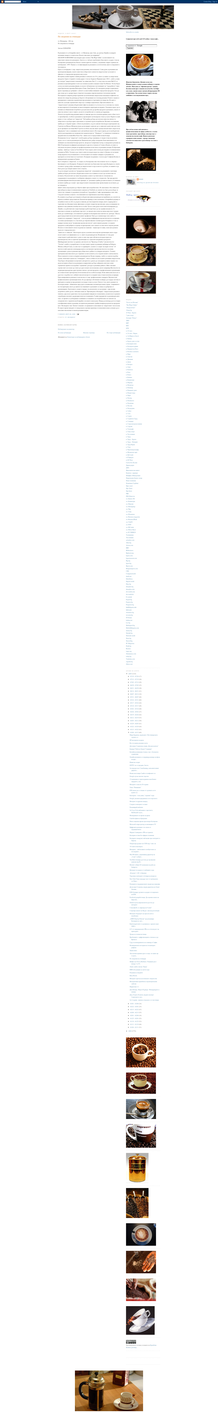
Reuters (128, 649)
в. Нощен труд (130, 393)
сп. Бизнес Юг (130, 499)
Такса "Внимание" (135, 787)
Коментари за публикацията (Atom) (78, 337)
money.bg (129, 631)
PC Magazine (130, 643)
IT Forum (129, 618)
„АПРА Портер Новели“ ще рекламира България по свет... (142, 920)
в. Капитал (129, 370)
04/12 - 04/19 (134, 718)
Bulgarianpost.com (132, 568)
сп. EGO (128, 525)
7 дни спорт (130, 315)
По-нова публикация (64, 333)
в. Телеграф (129, 429)
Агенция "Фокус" (131, 318)
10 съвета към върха (136, 846)
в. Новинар (129, 388)
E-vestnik (129, 597)
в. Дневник (129, 359)
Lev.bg (128, 623)
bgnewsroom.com (131, 558)
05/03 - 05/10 (134, 709)
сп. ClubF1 (129, 522)
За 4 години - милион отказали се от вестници (144, 1000)
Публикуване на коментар (66, 329)
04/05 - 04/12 (134, 721)
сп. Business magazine (133, 517)
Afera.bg (128, 543)
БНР (127, 323)
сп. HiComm (130, 527)
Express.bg (129, 602)
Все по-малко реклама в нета (139, 743)
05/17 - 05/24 (134, 703)
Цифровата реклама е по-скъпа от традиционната (140, 828)
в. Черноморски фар (132, 450)
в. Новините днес (131, 390)
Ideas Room (133, 976)
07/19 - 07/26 (134, 676)
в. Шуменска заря (131, 452)
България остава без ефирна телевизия (142, 835)
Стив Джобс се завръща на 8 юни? (141, 908)
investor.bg (129, 615)
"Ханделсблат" (130, 308)
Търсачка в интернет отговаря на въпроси (143, 876)
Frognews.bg (130, 605)
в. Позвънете (130, 401)
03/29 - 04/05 (134, 724)
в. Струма (129, 426)
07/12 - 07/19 (134, 679)
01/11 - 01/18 (134, 1024)
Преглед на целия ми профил (148, 182)
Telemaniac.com (131, 654)
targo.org (129, 651)
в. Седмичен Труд (131, 419)
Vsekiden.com (130, 659)
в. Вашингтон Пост (132, 349)
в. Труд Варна (130, 444)
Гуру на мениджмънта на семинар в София (143, 942)
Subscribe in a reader (132, 32)
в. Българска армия (132, 346)
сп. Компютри (130, 501)
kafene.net (129, 620)
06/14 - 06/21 (134, 691)
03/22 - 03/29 (134, 726)
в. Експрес (129, 364)
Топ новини (129, 537)
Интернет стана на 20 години (139, 784)
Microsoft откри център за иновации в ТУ (143, 824)
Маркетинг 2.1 (134, 987)
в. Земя (128, 367)
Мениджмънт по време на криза (140, 815)
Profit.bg (128, 646)
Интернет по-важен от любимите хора (142, 870)
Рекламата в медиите (136, 973)
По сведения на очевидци (69, 36)
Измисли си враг (135, 762)
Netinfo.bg (129, 633)
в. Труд (128, 437)
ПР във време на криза (137, 740)
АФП (127, 320)
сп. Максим (129, 504)
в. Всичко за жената (132, 351)
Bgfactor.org (130, 553)
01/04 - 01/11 (134, 1027)
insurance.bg (130, 612)
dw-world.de (130, 594)
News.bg (128, 638)
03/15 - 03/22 (134, 729)
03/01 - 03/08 (134, 1004)
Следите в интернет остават (138, 804)
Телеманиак (130, 535)
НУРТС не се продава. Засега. (139, 765)
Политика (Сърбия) (132, 483)
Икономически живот (133, 470)
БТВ (127, 328)
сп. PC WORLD (131, 532)
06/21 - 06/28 (134, 688)
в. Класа (128, 375)
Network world (130, 636)
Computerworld (131, 574)
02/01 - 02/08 (134, 1015)
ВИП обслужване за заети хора (139, 970)
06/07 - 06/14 (134, 694)
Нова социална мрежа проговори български (143, 821)
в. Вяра (128, 354)
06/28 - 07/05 (134, 685)
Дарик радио (130, 465)
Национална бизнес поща (134, 478)
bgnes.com (129, 556)
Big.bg (128, 561)
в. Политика (130, 403)
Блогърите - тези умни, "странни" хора (142, 795)
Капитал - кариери (132, 473)
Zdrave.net (129, 664)
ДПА (127, 468)
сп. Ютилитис (130, 514)
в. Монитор (129, 385)
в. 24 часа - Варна (131, 333)
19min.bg (129, 310)
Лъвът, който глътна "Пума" (138, 967)
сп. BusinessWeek (131, 519)
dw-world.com (130, 592)
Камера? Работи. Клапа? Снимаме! (141, 749)
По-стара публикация (113, 333)
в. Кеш (128, 372)
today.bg (128, 656)
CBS (127, 571)
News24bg (129, 641)
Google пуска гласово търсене (139, 776)
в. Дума (128, 362)
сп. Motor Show (131, 530)
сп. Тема (128, 512)
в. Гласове (129, 357)
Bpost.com (129, 566)
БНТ (127, 326)
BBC (127, 548)
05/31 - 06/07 (134, 697)
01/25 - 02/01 (134, 1018)
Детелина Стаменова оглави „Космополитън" (144, 746)
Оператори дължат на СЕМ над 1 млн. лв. (143, 843)
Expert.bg (129, 599)
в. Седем (128, 416)
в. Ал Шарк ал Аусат (132, 336)
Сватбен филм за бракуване (138, 818)
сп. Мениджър (70, 317)
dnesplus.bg (129, 587)
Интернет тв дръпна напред (138, 801)
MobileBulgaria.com (132, 628)
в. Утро (128, 447)
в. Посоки (129, 406)
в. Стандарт (130, 421)
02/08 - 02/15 (134, 1012)
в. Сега (128, 413)
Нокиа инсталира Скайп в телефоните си (142, 773)
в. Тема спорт (130, 432)
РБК (127, 494)
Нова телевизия (131, 481)
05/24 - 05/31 (134, 700)
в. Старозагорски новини (134, 424)
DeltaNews (129, 579)
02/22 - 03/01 (134, 1007)
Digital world (130, 581)
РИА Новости (130, 496)
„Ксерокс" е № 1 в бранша (138, 873)
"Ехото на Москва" (132, 302)
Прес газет (129, 486)
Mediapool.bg (130, 625)
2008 (130, 1031)
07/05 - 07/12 (134, 682)
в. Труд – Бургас (131, 439)
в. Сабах (128, 411)
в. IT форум (129, 457)
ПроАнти (129, 491)
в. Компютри (130, 380)
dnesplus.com (130, 589)
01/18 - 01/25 (134, 1021)
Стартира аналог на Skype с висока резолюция (144, 911)
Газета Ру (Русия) (131, 463)
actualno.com (130, 540)
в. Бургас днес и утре (132, 341)
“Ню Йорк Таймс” (131, 305)
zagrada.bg (129, 662)
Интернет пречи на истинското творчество (143, 978)
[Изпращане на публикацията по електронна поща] (77, 314)
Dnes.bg (128, 584)
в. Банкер (129, 339)
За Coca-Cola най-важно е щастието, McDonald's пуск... (141, 811)
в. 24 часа (129, 331)
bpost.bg (128, 563)
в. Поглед (129, 398)
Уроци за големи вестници (138, 934)
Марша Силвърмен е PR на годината (141, 832)
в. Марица (129, 382)
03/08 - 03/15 (134, 732)
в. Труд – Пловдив (131, 442)
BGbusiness (129, 550)
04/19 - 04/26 (134, 715)
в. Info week (129, 455)
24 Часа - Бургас (131, 313)
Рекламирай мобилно (136, 807)
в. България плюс (131, 344)
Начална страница (89, 333)
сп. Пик (128, 509)
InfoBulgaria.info (131, 607)
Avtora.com (129, 545)
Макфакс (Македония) (133, 475)
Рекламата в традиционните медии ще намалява (145, 884)
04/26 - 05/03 (134, 712)
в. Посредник (130, 408)
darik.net (128, 576)
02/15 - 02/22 (134, 1009)
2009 (130, 674)
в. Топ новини (130, 434)
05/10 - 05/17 (134, 706)
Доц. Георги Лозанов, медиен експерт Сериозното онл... (142, 996)
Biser (141, 179)
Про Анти (129, 488)
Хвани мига (133, 950)
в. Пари (128, 395)
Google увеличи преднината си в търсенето (143, 798)
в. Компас (129, 377)
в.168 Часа (129, 460)
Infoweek (129, 610)
